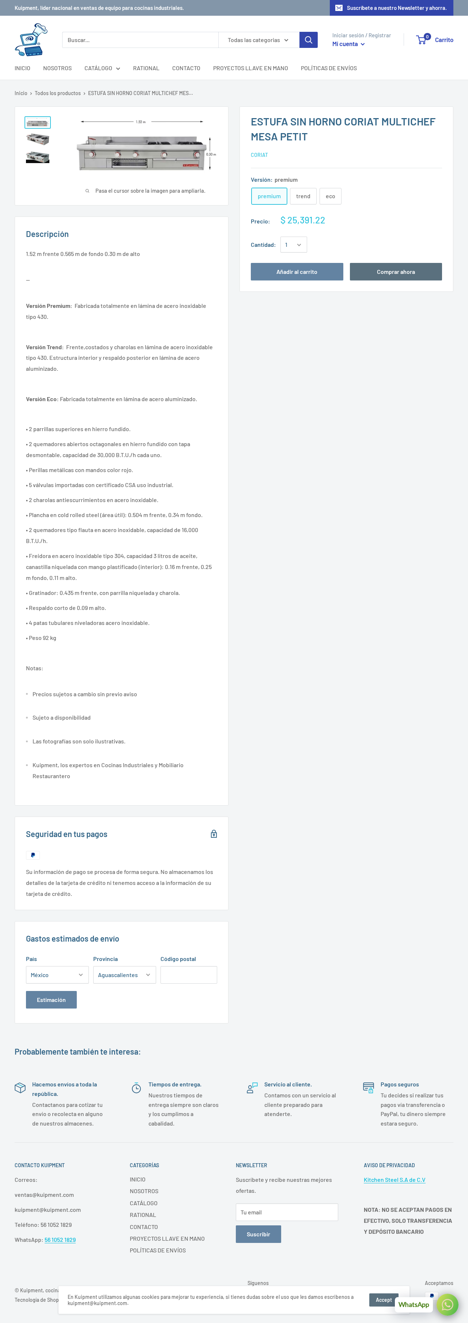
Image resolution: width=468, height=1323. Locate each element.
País (31, 958)
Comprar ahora (396, 271)
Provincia (105, 958)
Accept (384, 1300)
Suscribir (258, 1233)
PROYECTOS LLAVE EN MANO (250, 67)
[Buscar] (308, 40)
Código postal (178, 958)
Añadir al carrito (296, 271)
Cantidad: (263, 244)
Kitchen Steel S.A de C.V (395, 1179)
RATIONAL (146, 67)
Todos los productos (58, 93)
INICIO (22, 67)
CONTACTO (186, 67)
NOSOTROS (57, 67)
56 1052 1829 (60, 1239)
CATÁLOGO (98, 67)
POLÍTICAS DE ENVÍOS (329, 67)
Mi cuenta (345, 43)
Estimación (51, 999)
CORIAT (259, 155)
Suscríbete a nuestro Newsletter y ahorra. (397, 7)
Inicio (21, 93)
